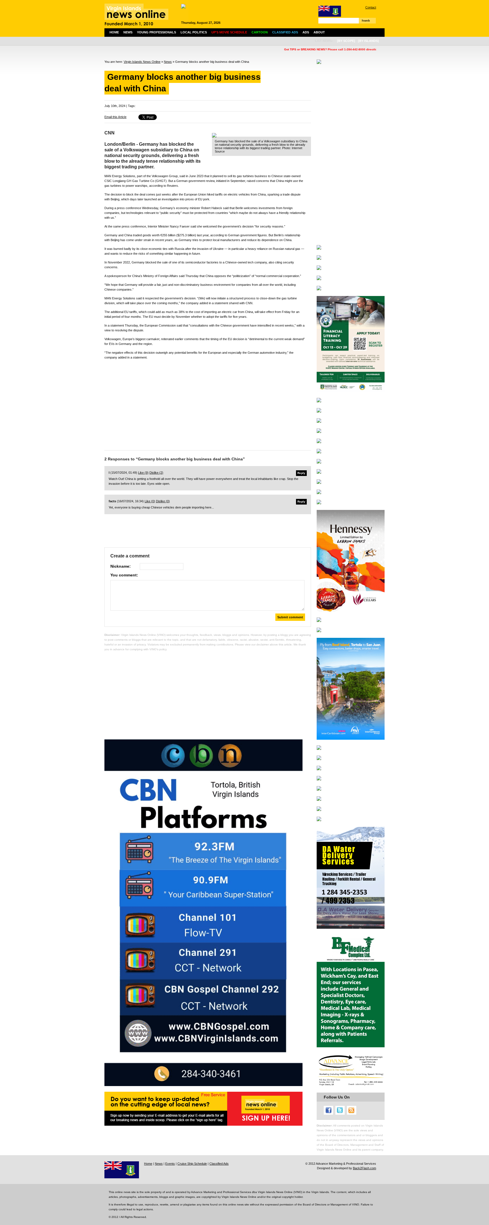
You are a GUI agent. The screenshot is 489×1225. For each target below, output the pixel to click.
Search (366, 20)
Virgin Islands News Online (142, 61)
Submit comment (290, 617)
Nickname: (120, 566)
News (127, 32)
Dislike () (156, 472)
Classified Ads (219, 1163)
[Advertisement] (207, 403)
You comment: (124, 575)
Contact (370, 7)
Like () (143, 472)
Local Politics (194, 32)
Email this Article (115, 117)
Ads (306, 32)
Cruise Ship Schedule (192, 1163)
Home (114, 32)
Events (170, 1163)
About (319, 32)
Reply (301, 473)
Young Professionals (156, 32)
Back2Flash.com (364, 1168)
